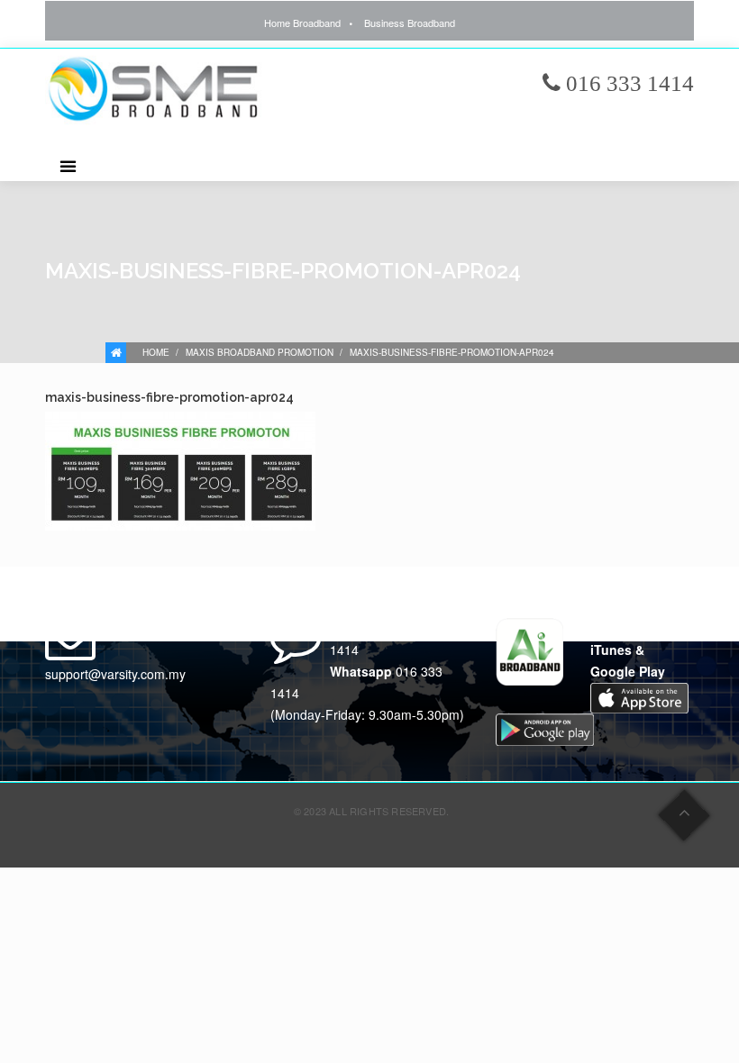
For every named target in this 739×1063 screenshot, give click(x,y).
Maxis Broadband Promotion (259, 352)
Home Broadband (302, 22)
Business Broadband (409, 22)
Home (155, 352)
